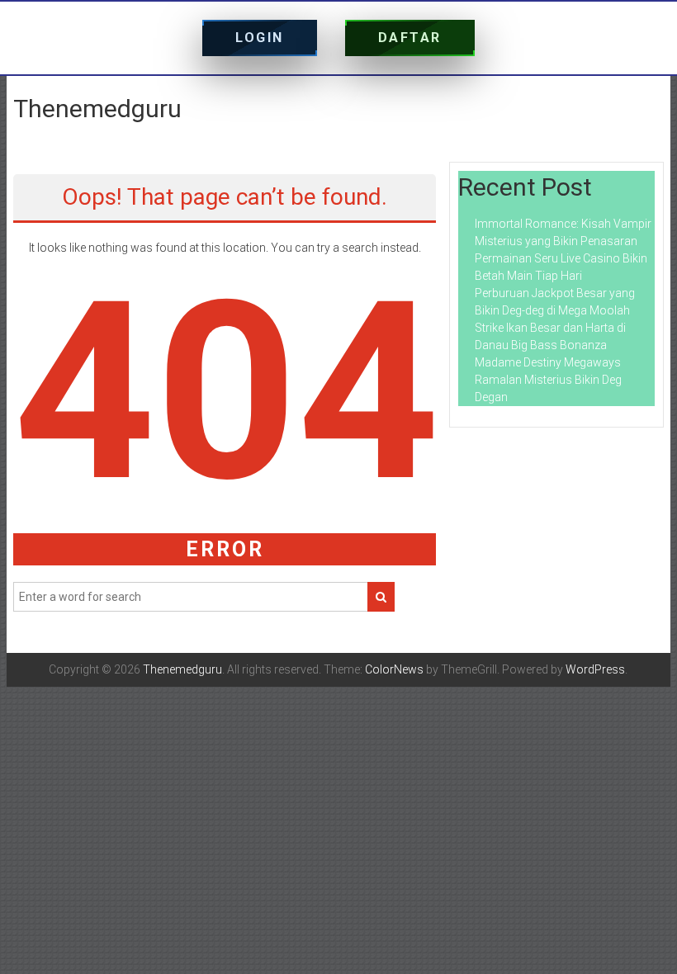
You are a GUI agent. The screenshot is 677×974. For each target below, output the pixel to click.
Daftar (410, 37)
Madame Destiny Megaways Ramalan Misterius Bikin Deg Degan (548, 380)
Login (259, 37)
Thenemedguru (97, 108)
